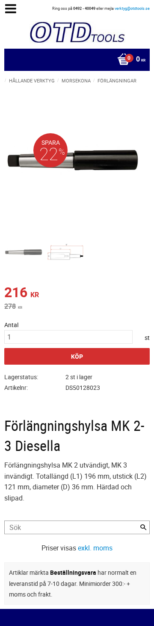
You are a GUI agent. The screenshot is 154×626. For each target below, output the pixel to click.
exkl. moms (95, 548)
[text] (77, 293)
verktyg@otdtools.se (132, 8)
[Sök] (143, 527)
